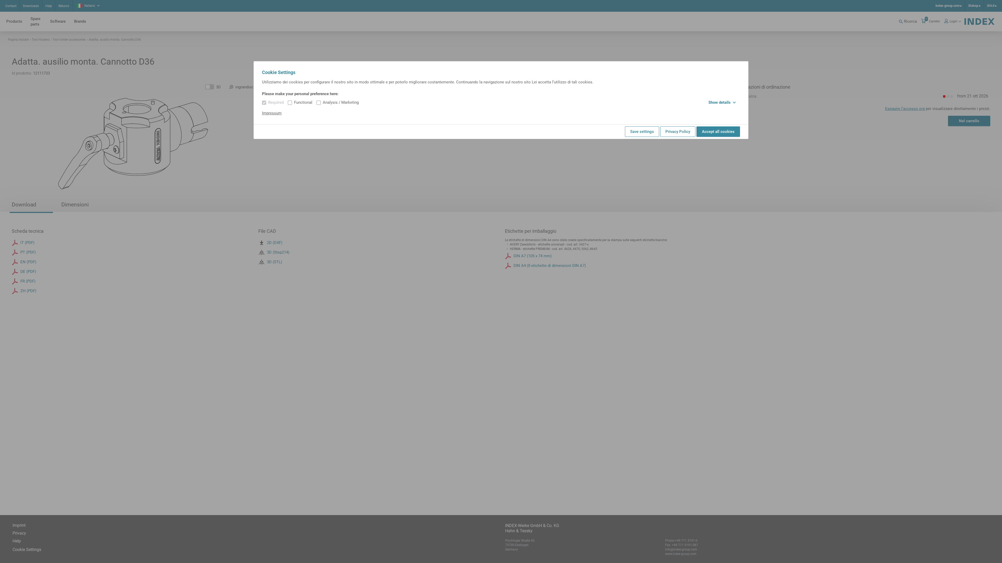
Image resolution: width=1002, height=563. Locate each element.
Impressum (272, 113)
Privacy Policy (677, 131)
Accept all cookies (718, 131)
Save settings (642, 131)
